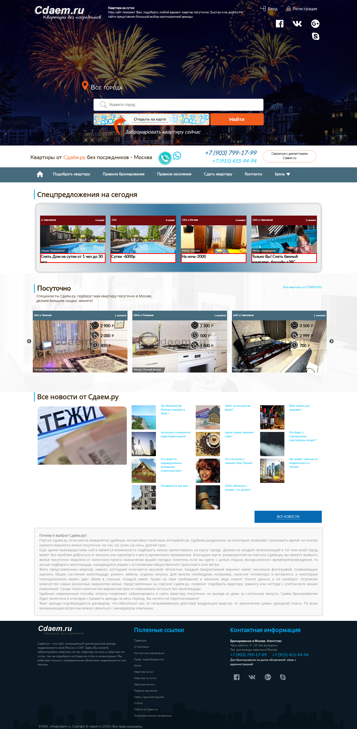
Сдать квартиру (218, 174)
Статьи (138, 703)
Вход (273, 9)
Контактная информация (149, 653)
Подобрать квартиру (71, 174)
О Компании (141, 647)
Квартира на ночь (144, 684)
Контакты (253, 174)
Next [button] (331, 341)
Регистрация (305, 9)
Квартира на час (143, 672)
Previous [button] (29, 341)
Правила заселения (174, 174)
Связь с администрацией (149, 697)
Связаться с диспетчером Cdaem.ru (290, 156)
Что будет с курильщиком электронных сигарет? (303, 436)
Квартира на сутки (145, 678)
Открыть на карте (150, 119)
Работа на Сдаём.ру (146, 709)
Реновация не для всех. (175, 486)
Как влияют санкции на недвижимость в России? (303, 463)
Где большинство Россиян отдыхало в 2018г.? (173, 410)
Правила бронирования (123, 174)
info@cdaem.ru (60, 726)
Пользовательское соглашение (152, 715)
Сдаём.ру (74, 157)
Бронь (280, 174)
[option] (80, 341)
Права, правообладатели (149, 659)
